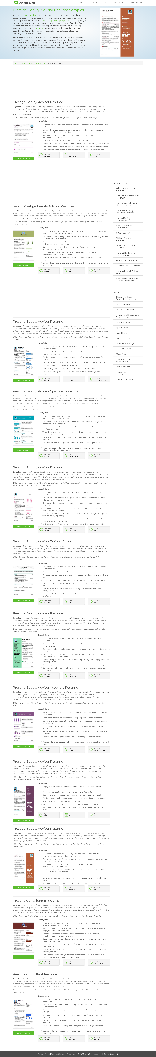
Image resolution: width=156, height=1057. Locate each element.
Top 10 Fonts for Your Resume (126, 247)
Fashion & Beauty (40, 63)
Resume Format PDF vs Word (127, 272)
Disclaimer (72, 1054)
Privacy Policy (44, 1054)
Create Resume (135, 3)
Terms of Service (58, 1054)
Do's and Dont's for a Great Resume (125, 254)
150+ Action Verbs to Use (127, 260)
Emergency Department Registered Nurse (127, 316)
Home (17, 63)
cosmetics (38, 28)
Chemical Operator (125, 379)
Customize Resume (23, 158)
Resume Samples (26, 63)
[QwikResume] (25, 3)
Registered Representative (123, 373)
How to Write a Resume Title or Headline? (127, 204)
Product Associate (124, 349)
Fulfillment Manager (125, 343)
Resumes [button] (81, 3)
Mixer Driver (121, 354)
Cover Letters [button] (99, 3)
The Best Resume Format (128, 266)
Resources (117, 3)
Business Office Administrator (123, 360)
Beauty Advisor (29, 15)
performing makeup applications (57, 20)
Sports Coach (122, 328)
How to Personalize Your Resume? (127, 197)
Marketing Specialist (125, 304)
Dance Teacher (123, 338)
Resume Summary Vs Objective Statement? (126, 211)
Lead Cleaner (122, 333)
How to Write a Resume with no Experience (127, 279)
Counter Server (123, 322)
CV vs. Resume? (123, 233)
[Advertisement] (78, 82)
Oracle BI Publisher (125, 310)
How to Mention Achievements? (123, 219)
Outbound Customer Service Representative (126, 298)
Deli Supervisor (123, 367)
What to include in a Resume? (125, 189)
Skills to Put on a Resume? (123, 239)
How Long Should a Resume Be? (125, 226)
